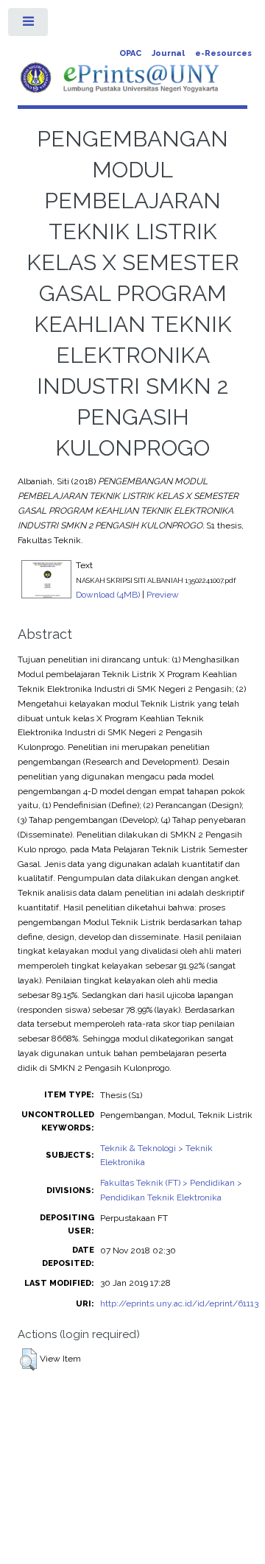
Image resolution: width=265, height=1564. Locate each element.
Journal (168, 53)
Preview (162, 595)
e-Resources (223, 53)
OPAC (130, 53)
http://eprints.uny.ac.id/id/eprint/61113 (179, 1303)
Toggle (28, 25)
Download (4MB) (108, 595)
